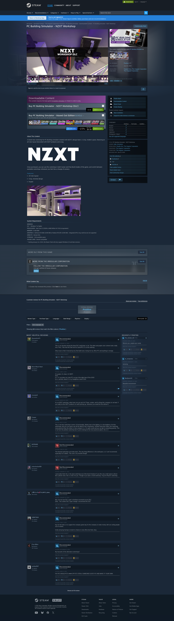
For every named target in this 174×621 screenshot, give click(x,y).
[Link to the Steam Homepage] (34, 7)
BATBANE (35, 444)
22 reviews (34, 521)
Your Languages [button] (36, 325)
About (68, 5)
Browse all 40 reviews (74, 590)
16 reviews (34, 397)
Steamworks (85, 609)
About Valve (102, 603)
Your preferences (142, 301)
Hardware (101, 609)
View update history (115, 167)
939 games (34, 546)
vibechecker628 (36, 466)
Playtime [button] (77, 318)
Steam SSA (85, 606)
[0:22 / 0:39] (67, 52)
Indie (111, 80)
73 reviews (34, 570)
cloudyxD (35, 395)
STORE (50, 5)
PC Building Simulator (72, 23)
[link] (85, 128)
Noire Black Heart (37, 366)
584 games (34, 419)
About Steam (85, 603)
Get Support (133, 609)
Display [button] (86, 318)
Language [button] (56, 318)
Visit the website (115, 156)
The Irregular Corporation (139, 69)
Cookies (114, 613)
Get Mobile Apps (134, 606)
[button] (30, 12)
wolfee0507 (35, 566)
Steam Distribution (87, 613)
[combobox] (121, 13)
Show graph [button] (141, 318)
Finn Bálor (35, 544)
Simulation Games (39, 23)
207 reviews (35, 548)
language (142, 2)
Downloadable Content (85, 23)
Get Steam (132, 603)
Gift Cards (85, 616)
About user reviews (131, 301)
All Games (29, 23)
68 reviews (34, 494)
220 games (34, 468)
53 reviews (34, 470)
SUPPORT (76, 5)
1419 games (35, 340)
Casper (34, 417)
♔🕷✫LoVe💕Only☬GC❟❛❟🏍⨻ (41, 492)
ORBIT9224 (35, 517)
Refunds (114, 616)
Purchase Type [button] (44, 318)
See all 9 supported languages (117, 136)
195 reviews (35, 446)
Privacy (114, 603)
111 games (34, 568)
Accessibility (116, 606)
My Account (132, 613)
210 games (34, 368)
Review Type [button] (31, 318)
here (57, 286)
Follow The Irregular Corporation (51, 266)
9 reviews (34, 342)
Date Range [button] (66, 318)
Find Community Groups (117, 172)
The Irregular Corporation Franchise (55, 23)
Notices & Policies (117, 609)
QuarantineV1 (36, 338)
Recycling (102, 613)
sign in (136, 2)
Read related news (115, 170)
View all (145, 280)
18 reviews (34, 370)
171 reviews (35, 421)
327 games (34, 519)
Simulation (116, 80)
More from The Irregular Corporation (51, 261)
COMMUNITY (59, 5)
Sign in (30, 88)
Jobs (100, 606)
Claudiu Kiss (127, 69)
